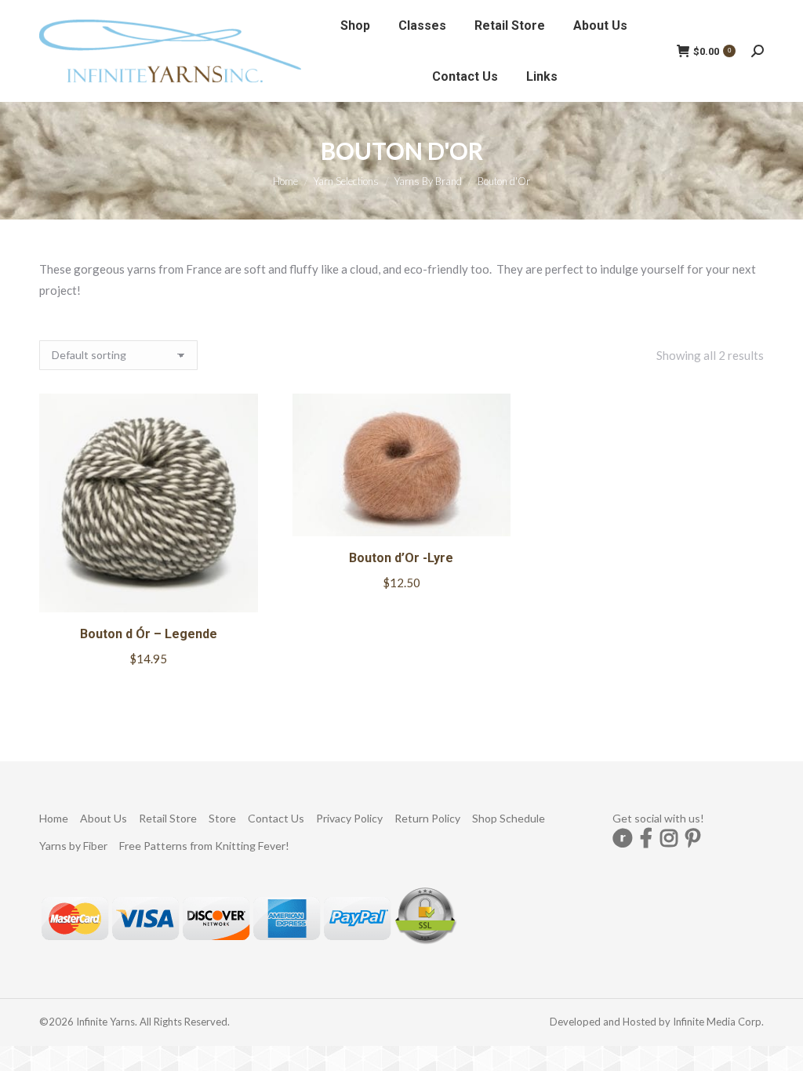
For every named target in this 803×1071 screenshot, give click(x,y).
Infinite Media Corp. (718, 1021)
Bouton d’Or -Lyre (401, 557)
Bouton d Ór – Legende (148, 633)
